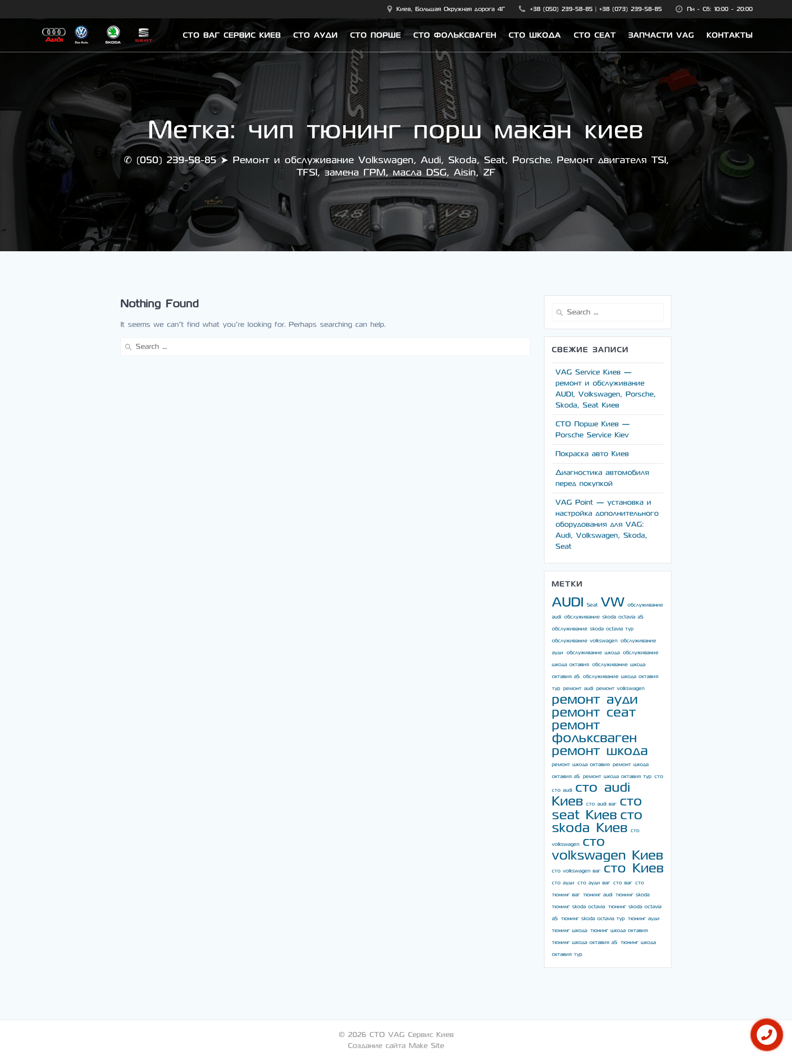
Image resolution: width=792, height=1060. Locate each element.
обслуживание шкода (593, 652)
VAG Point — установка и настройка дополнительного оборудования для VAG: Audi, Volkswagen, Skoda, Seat (607, 524)
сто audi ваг (601, 803)
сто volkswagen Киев (607, 848)
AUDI (567, 602)
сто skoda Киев (597, 821)
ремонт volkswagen (620, 688)
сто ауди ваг (594, 882)
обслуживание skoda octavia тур (592, 628)
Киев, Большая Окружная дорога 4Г (450, 9)
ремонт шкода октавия (581, 764)
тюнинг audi (597, 894)
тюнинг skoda (632, 894)
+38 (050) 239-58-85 (561, 9)
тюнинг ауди (644, 918)
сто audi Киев (591, 794)
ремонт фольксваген (594, 731)
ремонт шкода (600, 751)
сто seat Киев (597, 808)
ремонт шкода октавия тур (617, 776)
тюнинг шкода (569, 930)
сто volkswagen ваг (576, 870)
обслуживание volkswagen (584, 640)
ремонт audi (578, 688)
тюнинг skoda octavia (578, 906)
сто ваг (622, 882)
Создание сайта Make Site (396, 1045)
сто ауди (563, 882)
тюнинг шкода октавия (619, 930)
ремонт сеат (594, 712)
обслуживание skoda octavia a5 (604, 616)
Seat (592, 604)
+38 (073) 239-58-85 (630, 9)
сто (658, 776)
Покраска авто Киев (592, 454)
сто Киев (634, 868)
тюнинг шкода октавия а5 (584, 942)
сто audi (562, 790)
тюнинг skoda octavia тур (593, 918)
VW (612, 602)
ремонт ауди (595, 699)
